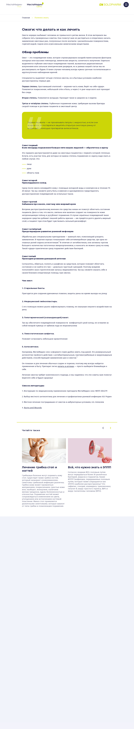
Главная (26, 17)
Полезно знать (42, 17)
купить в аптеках (66, 366)
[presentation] (103, 428)
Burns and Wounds (33, 407)
